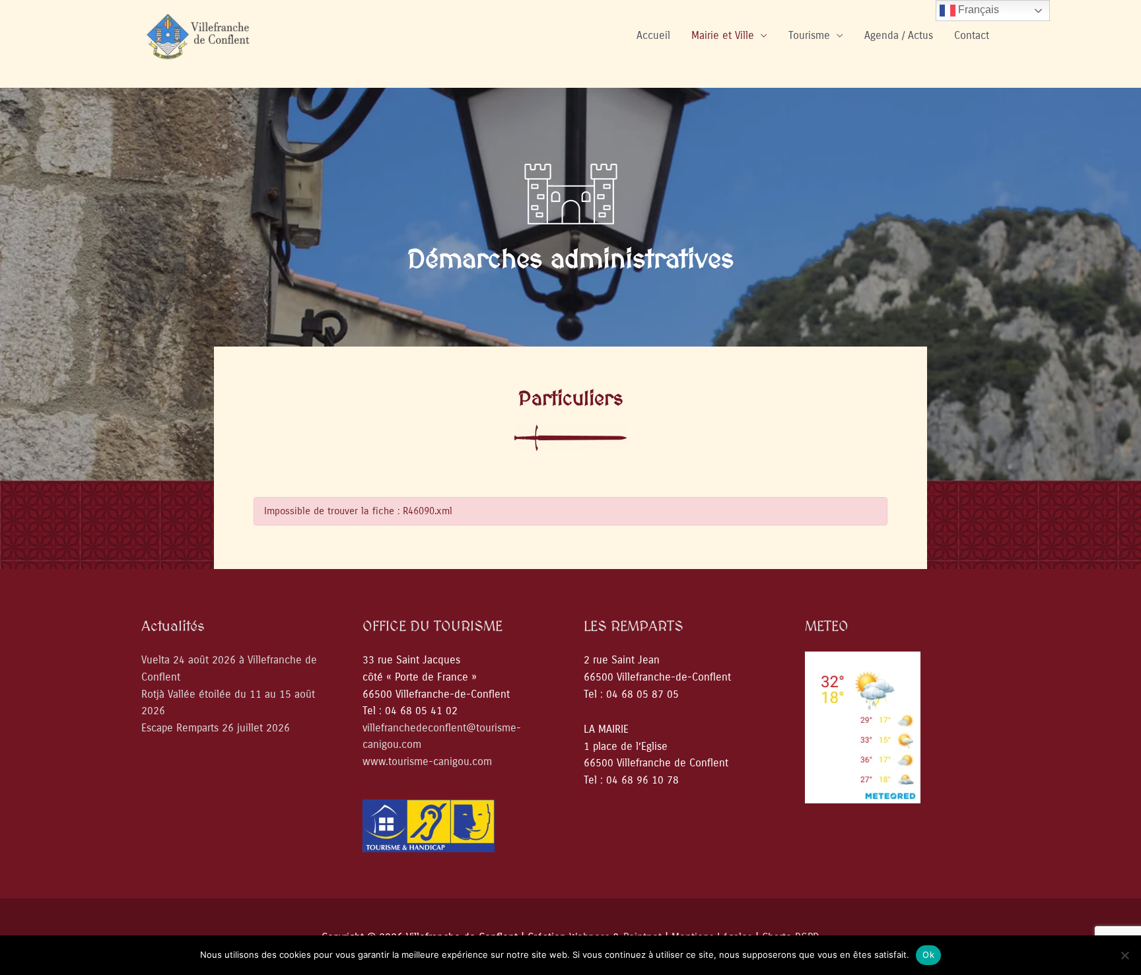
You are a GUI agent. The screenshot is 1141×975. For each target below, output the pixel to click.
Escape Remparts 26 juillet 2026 (215, 728)
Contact (971, 35)
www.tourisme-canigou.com (427, 761)
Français (977, 9)
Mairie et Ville (722, 35)
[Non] (1124, 955)
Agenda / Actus (898, 35)
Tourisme (809, 35)
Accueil (653, 35)
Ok (928, 954)
